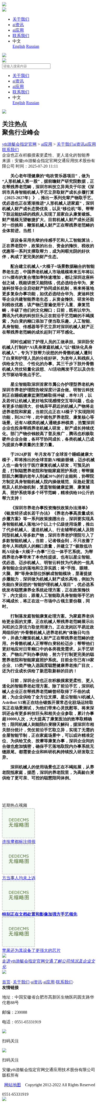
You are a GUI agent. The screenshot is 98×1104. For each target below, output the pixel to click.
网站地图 (12, 1085)
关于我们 (21, 19)
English (19, 46)
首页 (6, 982)
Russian (32, 46)
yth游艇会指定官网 (19, 144)
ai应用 (18, 30)
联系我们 (21, 35)
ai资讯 (18, 24)
